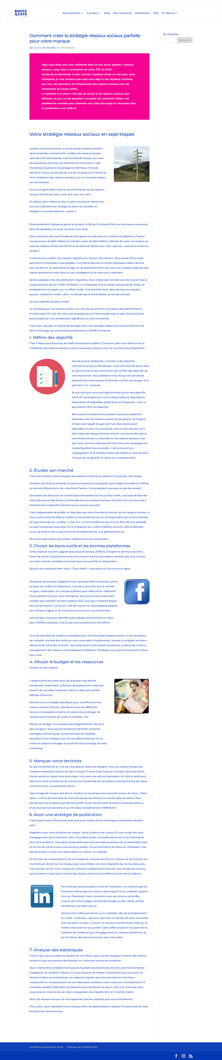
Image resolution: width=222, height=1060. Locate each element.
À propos (92, 13)
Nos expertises (71, 13)
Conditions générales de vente (46, 1047)
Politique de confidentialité (82, 1047)
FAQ (155, 13)
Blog (107, 13)
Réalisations (142, 13)
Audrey (38, 47)
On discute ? (169, 13)
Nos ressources (122, 13)
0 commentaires (66, 47)
